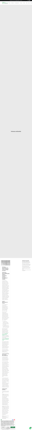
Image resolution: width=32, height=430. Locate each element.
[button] (27, 0)
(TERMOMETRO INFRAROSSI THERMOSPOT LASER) (5, 339)
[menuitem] (27, 0)
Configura (8, 427)
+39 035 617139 (14, 0)
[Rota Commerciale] (5, 3)
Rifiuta (3, 427)
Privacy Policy (8, 428)
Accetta (13, 427)
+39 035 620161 (20, 0)
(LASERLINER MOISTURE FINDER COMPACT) (5, 334)
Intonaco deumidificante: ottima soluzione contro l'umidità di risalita (5, 269)
